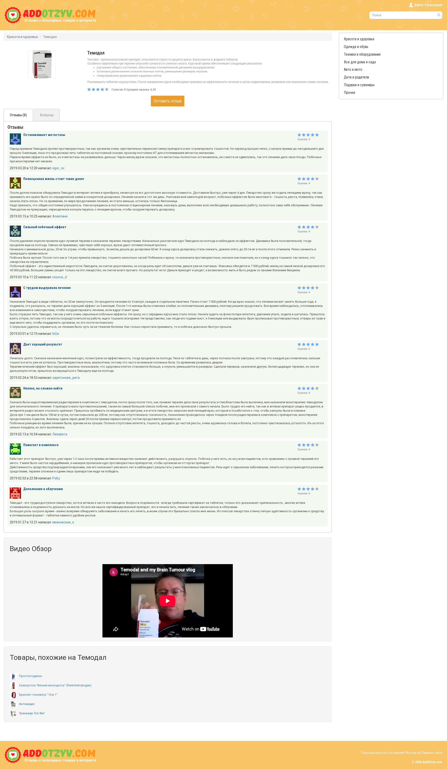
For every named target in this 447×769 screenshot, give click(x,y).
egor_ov (58, 168)
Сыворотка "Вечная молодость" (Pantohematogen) (55, 685)
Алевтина (60, 216)
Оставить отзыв (168, 100)
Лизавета (59, 434)
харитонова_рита (66, 377)
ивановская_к (63, 522)
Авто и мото (353, 69)
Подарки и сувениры (359, 85)
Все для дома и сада (360, 62)
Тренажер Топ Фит (32, 713)
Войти (419, 5)
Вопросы (47, 115)
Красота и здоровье (359, 39)
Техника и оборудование (362, 54)
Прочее (349, 92)
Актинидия (26, 704)
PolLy (56, 478)
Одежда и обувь (356, 46)
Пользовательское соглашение (383, 753)
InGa (55, 333)
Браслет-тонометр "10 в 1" (38, 694)
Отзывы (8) (18, 115)
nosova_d (59, 277)
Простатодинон (30, 676)
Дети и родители (356, 77)
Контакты (413, 753)
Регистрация (433, 5)
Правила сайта (432, 753)
